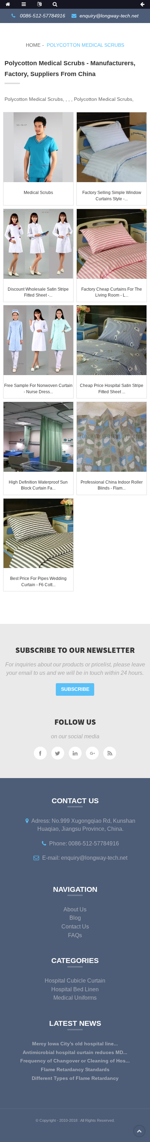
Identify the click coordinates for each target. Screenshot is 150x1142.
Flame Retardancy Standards (75, 1069)
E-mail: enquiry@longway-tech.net (84, 858)
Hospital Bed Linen (75, 989)
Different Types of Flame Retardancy (75, 1078)
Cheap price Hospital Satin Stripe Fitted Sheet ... (111, 388)
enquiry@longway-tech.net (109, 15)
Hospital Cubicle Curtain (75, 981)
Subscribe (75, 689)
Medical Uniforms (75, 998)
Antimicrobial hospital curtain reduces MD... (75, 1052)
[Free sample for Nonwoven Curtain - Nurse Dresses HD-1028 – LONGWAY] (38, 340)
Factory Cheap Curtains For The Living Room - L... (111, 292)
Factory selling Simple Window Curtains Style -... (111, 195)
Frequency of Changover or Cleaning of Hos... (75, 1060)
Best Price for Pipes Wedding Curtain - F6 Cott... (38, 581)
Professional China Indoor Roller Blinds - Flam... (112, 485)
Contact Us (75, 927)
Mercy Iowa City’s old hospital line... (75, 1043)
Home (33, 45)
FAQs (75, 935)
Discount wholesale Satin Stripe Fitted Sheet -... (38, 292)
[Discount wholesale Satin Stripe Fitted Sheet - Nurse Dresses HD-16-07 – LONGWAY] (38, 244)
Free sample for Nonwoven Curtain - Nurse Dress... (38, 388)
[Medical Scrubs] (38, 147)
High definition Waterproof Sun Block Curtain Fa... (38, 485)
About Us (75, 909)
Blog (75, 918)
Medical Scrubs (38, 192)
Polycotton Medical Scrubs (85, 45)
